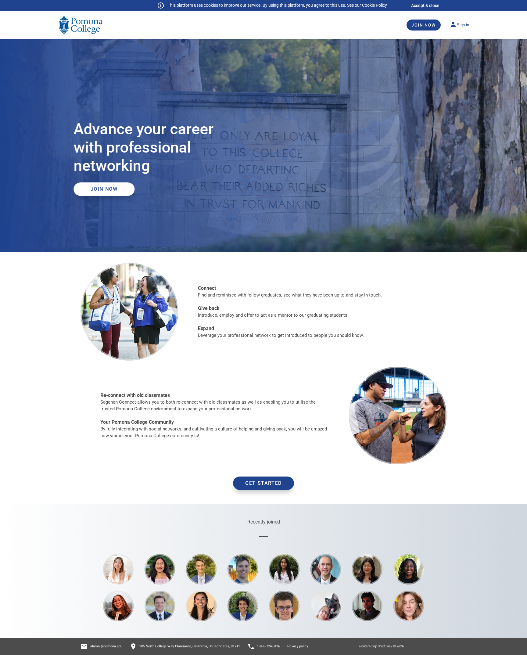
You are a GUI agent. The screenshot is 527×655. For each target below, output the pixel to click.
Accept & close (425, 5)
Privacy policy (297, 646)
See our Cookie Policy (367, 5)
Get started (263, 483)
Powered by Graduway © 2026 (381, 646)
